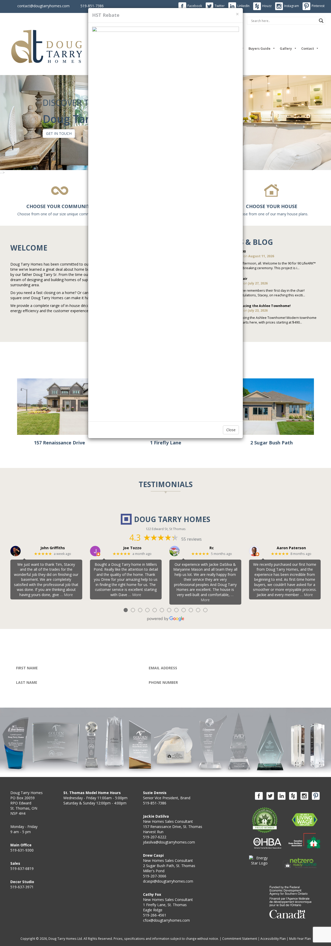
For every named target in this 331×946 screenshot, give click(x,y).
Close (231, 429)
